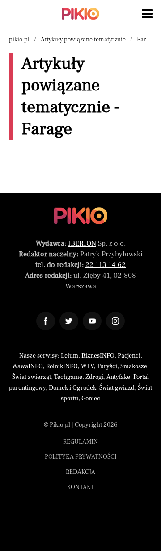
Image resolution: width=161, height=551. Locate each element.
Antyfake (118, 377)
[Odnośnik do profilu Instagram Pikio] (115, 321)
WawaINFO (27, 366)
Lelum (69, 356)
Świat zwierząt (31, 377)
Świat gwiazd (117, 388)
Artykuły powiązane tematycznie (83, 40)
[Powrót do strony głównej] (80, 215)
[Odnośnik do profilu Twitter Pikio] (68, 321)
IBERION (82, 243)
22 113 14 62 (105, 264)
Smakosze (133, 366)
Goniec (90, 399)
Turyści (107, 366)
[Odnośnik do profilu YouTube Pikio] (92, 321)
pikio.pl (19, 40)
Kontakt (80, 487)
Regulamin (80, 442)
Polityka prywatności (81, 457)
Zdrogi (94, 377)
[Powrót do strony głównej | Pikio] (80, 13)
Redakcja (80, 472)
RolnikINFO (62, 366)
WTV (87, 366)
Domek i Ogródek (72, 388)
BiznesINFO (97, 356)
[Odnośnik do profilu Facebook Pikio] (45, 321)
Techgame (68, 377)
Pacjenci (129, 356)
